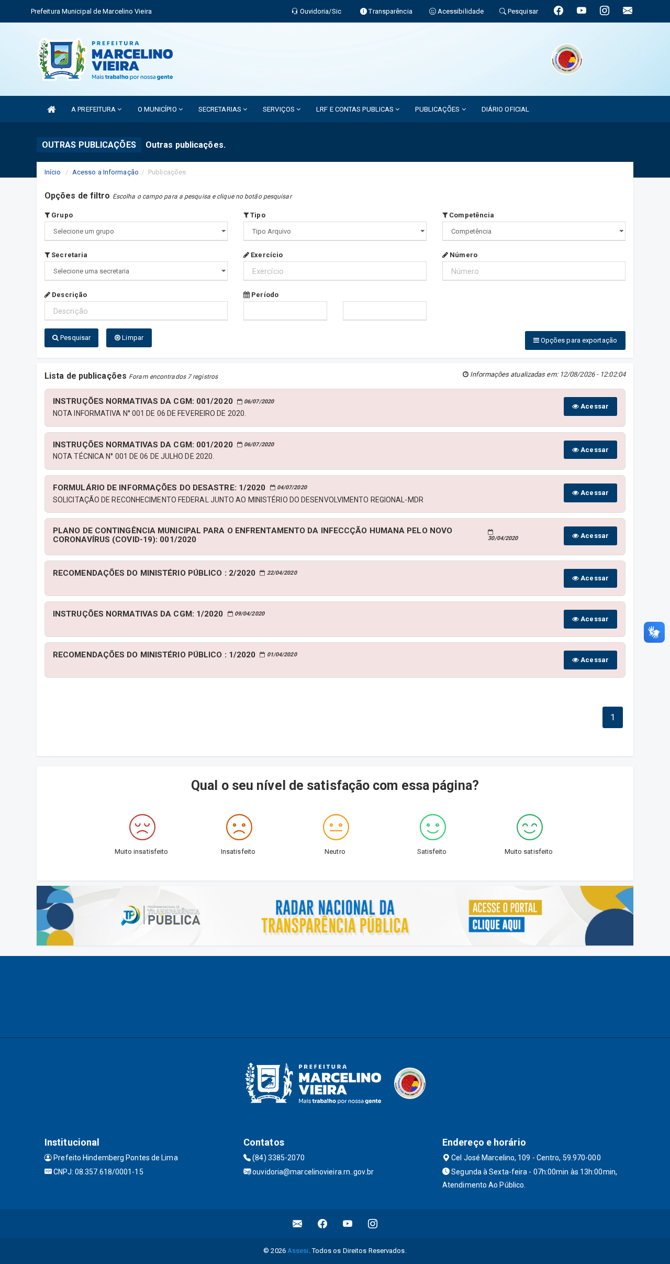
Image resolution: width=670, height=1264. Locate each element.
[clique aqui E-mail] (297, 1223)
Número (462, 255)
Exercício (266, 255)
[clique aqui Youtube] (348, 1223)
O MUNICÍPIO (158, 109)
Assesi (298, 1251)
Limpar (131, 338)
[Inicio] (51, 109)
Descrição (68, 295)
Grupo (61, 215)
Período (264, 295)
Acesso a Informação (105, 172)
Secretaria (68, 255)
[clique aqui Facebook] (323, 1223)
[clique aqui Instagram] (373, 1223)
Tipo (257, 215)
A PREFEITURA (94, 109)
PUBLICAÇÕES (438, 109)
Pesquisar (75, 338)
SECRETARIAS (220, 109)
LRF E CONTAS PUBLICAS (355, 109)
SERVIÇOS (279, 109)
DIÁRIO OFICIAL (505, 109)
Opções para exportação (578, 340)
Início (52, 172)
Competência (471, 215)
